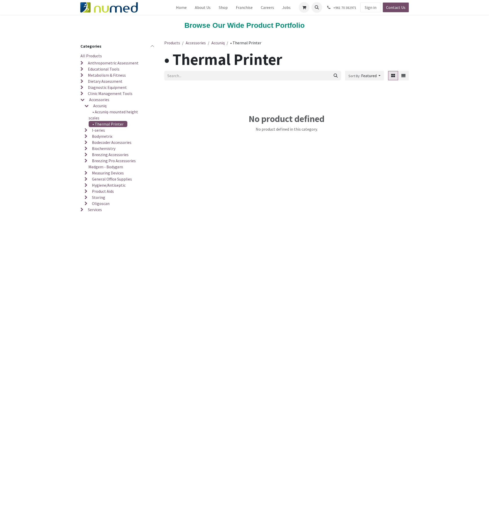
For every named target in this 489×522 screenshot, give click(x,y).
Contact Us (395, 7)
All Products (91, 55)
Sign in (370, 7)
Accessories (99, 99)
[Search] (335, 75)
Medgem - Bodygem (105, 166)
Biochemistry (103, 148)
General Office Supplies (112, 179)
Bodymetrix (102, 136)
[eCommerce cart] (304, 7)
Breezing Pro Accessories (114, 160)
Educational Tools (103, 69)
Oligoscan (101, 203)
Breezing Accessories (110, 154)
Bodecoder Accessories (111, 142)
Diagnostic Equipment (107, 87)
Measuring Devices (108, 172)
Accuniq (99, 105)
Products (172, 42)
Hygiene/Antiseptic (109, 185)
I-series (98, 130)
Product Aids (103, 191)
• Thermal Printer (108, 124)
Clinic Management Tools (110, 93)
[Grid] (393, 75)
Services (95, 209)
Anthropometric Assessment (113, 62)
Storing (98, 197)
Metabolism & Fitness (107, 75)
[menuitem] (181, 7)
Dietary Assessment (105, 81)
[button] (316, 7)
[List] (403, 75)
